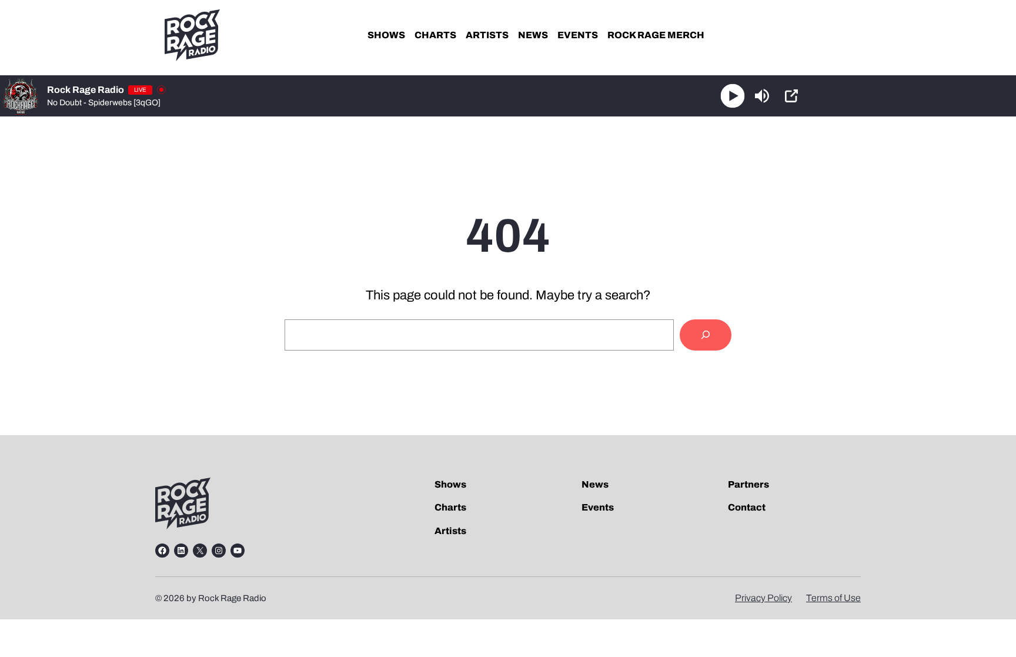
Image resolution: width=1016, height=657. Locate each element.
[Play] (733, 96)
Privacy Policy (763, 598)
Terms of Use (833, 598)
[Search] (705, 335)
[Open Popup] (791, 96)
